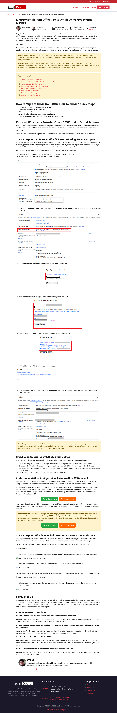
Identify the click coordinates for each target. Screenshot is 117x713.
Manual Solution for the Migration (32, 84)
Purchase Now (67, 499)
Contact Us (105, 1)
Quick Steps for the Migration (31, 80)
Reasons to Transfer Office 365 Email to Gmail (37, 82)
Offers (75, 7)
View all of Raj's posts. (34, 669)
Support (90, 1)
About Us (97, 1)
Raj (22, 29)
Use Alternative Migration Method (33, 88)
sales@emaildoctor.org (59, 700)
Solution (85, 7)
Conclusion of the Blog (29, 93)
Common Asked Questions (30, 95)
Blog (94, 7)
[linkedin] (49, 29)
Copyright (62, 710)
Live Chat (104, 7)
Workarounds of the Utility (30, 91)
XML (68, 710)
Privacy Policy (52, 710)
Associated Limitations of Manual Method (35, 86)
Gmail (91, 29)
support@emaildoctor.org (60, 697)
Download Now (50, 499)
